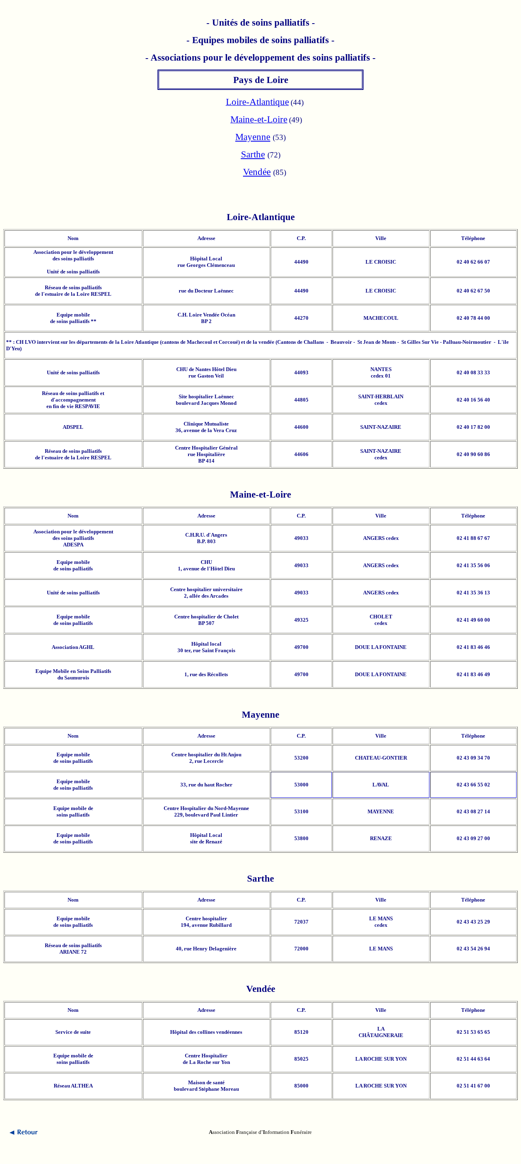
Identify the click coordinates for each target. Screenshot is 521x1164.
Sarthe (253, 154)
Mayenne (252, 136)
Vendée (257, 171)
